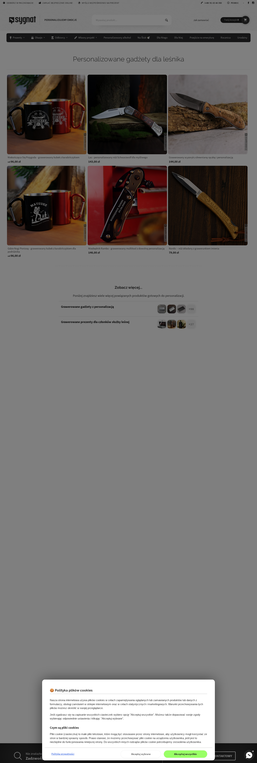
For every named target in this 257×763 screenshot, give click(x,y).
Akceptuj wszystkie (185, 754)
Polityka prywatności (62, 753)
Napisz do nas (249, 755)
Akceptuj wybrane (141, 754)
